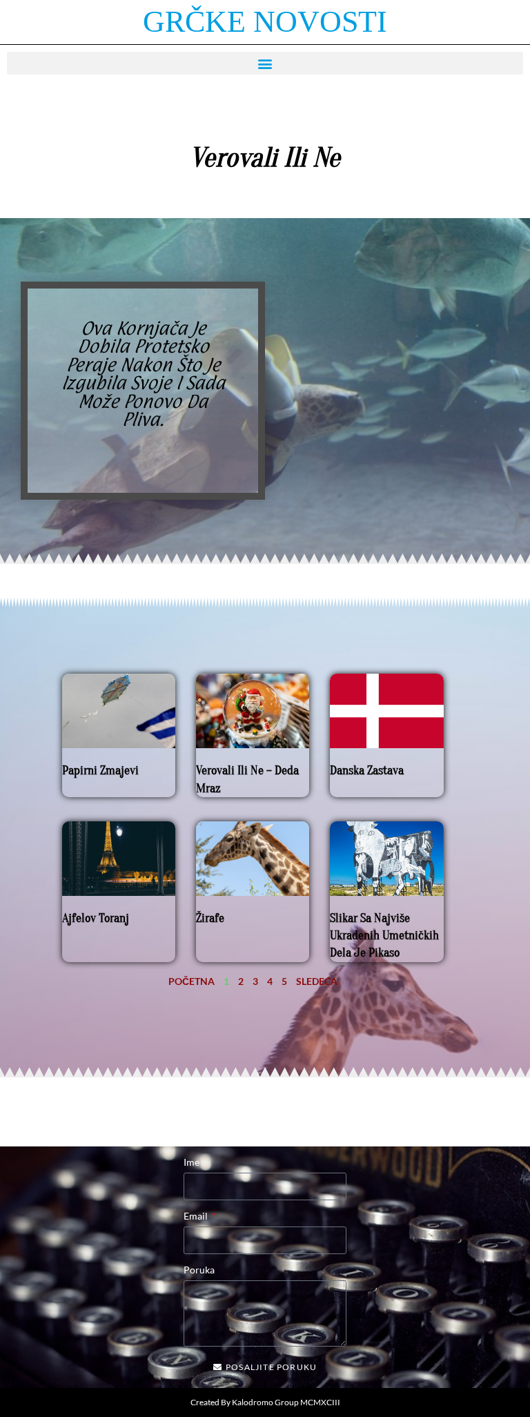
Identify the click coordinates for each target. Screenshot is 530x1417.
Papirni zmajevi (100, 770)
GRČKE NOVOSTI (265, 22)
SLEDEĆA (316, 981)
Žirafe (210, 918)
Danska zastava (367, 770)
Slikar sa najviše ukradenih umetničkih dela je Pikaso (384, 935)
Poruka (199, 1270)
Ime (191, 1162)
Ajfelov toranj (95, 918)
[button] (265, 63)
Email (197, 1216)
